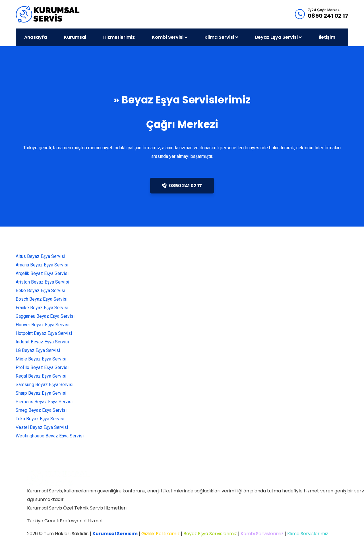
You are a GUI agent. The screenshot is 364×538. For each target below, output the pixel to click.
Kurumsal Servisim (115, 533)
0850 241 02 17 (328, 16)
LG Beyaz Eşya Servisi (38, 350)
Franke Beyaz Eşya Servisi (42, 307)
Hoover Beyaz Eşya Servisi (42, 324)
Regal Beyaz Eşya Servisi (41, 376)
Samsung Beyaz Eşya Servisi (44, 384)
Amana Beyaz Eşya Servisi (42, 265)
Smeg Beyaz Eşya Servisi (41, 410)
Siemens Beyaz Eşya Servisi (44, 401)
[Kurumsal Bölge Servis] (48, 14)
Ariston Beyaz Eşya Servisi (42, 282)
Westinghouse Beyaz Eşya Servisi (50, 436)
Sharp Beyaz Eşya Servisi (41, 393)
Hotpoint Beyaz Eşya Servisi (44, 333)
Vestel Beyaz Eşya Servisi (42, 427)
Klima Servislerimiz (307, 533)
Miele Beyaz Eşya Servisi (41, 359)
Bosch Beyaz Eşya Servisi (41, 299)
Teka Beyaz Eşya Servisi (40, 418)
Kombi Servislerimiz (262, 533)
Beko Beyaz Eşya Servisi (40, 290)
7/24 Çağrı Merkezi (324, 10)
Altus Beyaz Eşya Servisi (40, 256)
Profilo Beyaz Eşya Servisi (42, 367)
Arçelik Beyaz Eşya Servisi (42, 273)
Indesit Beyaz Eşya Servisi (42, 342)
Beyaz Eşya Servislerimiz (210, 533)
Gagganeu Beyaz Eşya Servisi (45, 316)
